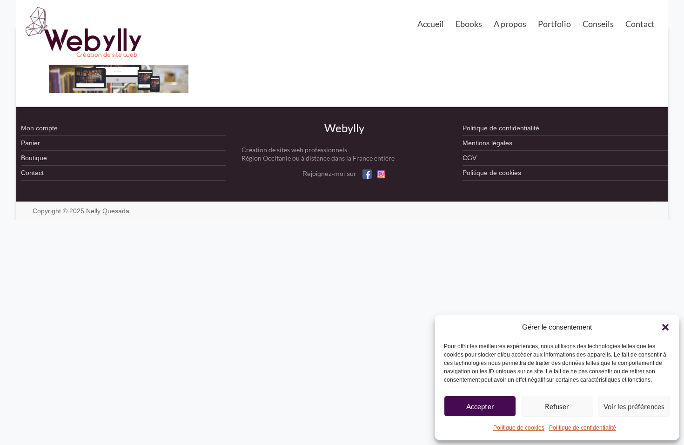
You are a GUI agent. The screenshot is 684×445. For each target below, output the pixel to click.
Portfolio (554, 24)
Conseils (598, 24)
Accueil (430, 24)
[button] (665, 327)
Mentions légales (487, 143)
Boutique (34, 158)
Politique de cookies (518, 428)
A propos (510, 24)
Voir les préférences (634, 406)
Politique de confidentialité (582, 428)
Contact (640, 24)
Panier (30, 143)
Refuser (557, 406)
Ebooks (469, 24)
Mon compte (39, 128)
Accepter (480, 406)
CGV (469, 158)
